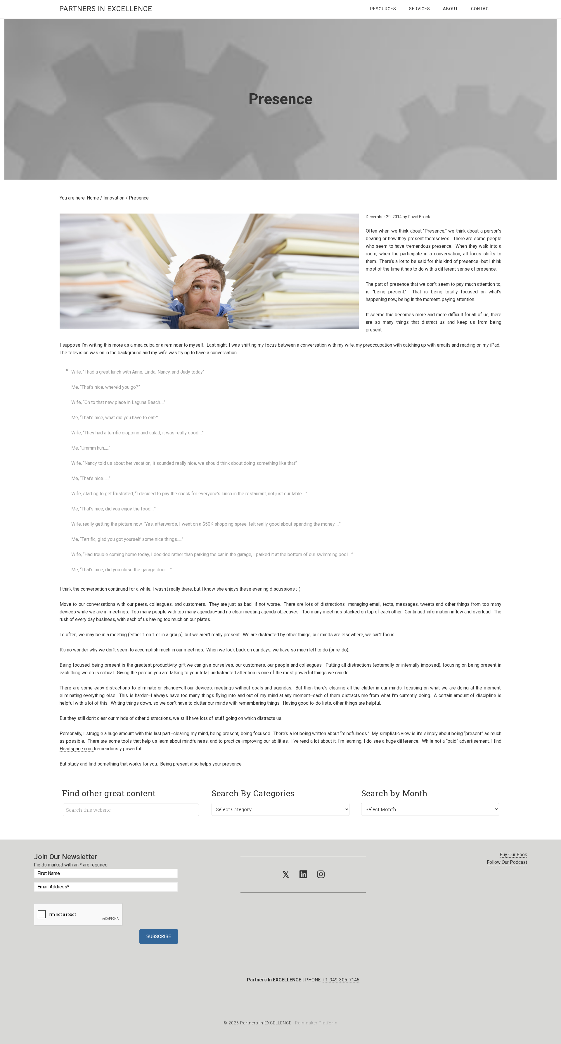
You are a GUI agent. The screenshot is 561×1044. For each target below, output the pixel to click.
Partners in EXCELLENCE (105, 9)
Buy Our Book (513, 854)
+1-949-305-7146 (341, 980)
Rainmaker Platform (316, 1023)
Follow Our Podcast (507, 862)
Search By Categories (253, 793)
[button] (286, 874)
